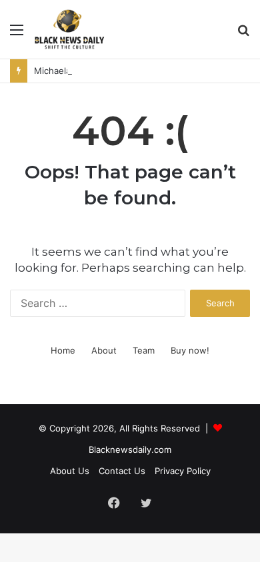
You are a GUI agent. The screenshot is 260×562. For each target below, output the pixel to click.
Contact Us (122, 470)
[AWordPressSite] (69, 29)
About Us (69, 470)
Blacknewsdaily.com (130, 449)
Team (144, 350)
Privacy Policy (183, 470)
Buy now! (190, 350)
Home (63, 350)
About (104, 350)
